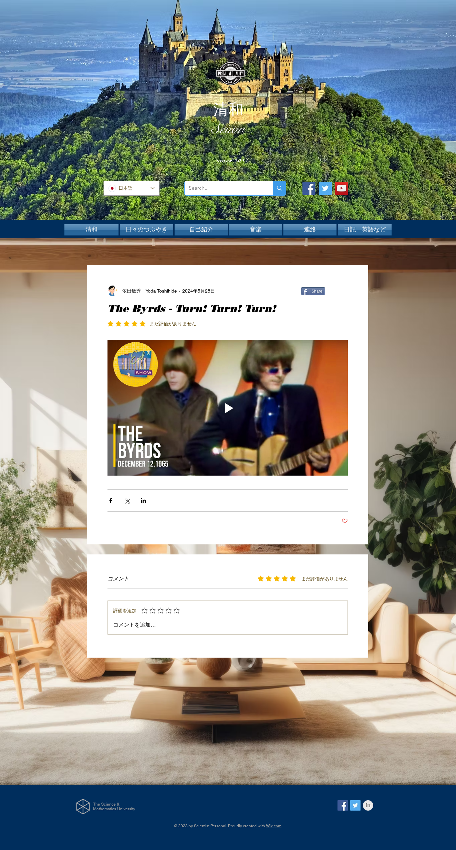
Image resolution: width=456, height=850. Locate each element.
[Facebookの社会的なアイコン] (342, 805)
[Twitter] (325, 188)
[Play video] (227, 408)
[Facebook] (308, 188)
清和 (228, 109)
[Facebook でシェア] (110, 500)
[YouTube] (341, 188)
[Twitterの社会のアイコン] (355, 805)
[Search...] (279, 188)
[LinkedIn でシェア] (143, 500)
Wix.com (273, 826)
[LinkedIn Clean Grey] (368, 805)
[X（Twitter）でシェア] (127, 500)
